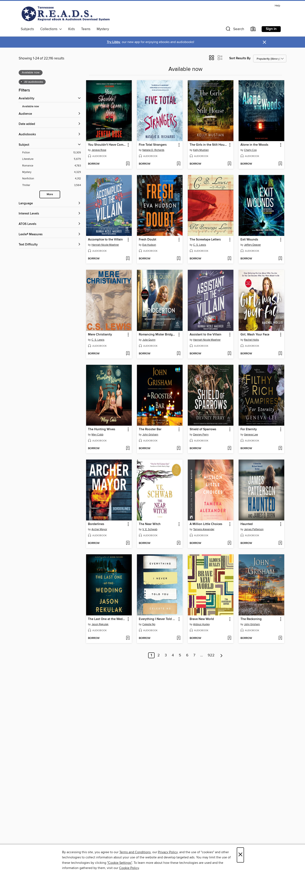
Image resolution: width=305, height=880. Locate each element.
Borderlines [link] (96, 524)
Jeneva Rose (99, 150)
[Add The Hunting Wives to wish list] (127, 448)
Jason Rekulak (100, 624)
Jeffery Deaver (252, 244)
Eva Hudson (149, 244)
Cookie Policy (129, 868)
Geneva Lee (251, 434)
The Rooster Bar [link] (150, 429)
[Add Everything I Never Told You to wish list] (178, 638)
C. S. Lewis (199, 244)
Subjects (27, 29)
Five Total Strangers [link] (153, 145)
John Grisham (150, 434)
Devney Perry (201, 434)
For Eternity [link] (248, 429)
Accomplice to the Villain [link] (105, 240)
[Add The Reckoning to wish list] (280, 638)
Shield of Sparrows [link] (203, 429)
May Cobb (97, 434)
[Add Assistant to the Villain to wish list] (229, 353)
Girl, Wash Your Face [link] (254, 334)
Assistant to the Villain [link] (205, 334)
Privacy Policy (168, 852)
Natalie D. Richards (153, 150)
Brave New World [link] (202, 619)
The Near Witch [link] (150, 524)
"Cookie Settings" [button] (119, 863)
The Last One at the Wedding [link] (107, 619)
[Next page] (221, 655)
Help (277, 5)
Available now (30, 106)
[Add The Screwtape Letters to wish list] (229, 258)
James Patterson (254, 529)
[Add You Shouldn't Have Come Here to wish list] (127, 164)
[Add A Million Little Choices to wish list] (229, 543)
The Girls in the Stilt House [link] (209, 145)
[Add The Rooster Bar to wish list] (178, 448)
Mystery (103, 29)
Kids (71, 29)
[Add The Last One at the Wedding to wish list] (127, 638)
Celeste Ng (148, 624)
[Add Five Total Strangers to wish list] (178, 164)
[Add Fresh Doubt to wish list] (178, 258)
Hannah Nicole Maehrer (105, 244)
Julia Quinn (148, 339)
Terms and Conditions (135, 852)
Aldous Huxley (201, 624)
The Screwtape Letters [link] (205, 240)
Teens (85, 29)
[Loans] (253, 30)
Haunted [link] (246, 524)
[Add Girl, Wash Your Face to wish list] (280, 353)
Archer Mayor (99, 529)
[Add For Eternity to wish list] (280, 448)
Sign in (271, 29)
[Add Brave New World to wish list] (229, 638)
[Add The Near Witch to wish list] (178, 543)
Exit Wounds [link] (249, 240)
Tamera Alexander (203, 529)
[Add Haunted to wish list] (280, 543)
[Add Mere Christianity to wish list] (127, 353)
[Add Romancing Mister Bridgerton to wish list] (178, 353)
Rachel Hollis (251, 339)
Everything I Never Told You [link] (158, 619)
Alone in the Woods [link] (254, 145)
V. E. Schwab (149, 529)
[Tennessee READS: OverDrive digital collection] (66, 13)
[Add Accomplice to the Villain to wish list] (127, 258)
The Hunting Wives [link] (101, 429)
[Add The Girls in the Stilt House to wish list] (229, 164)
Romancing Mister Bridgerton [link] (158, 334)
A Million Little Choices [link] (206, 524)
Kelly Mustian (201, 150)
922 (211, 655)
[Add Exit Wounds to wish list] (280, 258)
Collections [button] (49, 29)
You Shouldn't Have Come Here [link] (107, 145)
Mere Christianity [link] (100, 334)
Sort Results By (240, 58)
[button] (234, 30)
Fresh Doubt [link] (147, 240)
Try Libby (113, 42)
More (50, 194)
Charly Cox (250, 150)
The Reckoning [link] (251, 619)
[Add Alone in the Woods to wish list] (280, 164)
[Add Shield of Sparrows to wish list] (229, 448)
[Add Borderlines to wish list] (127, 543)
